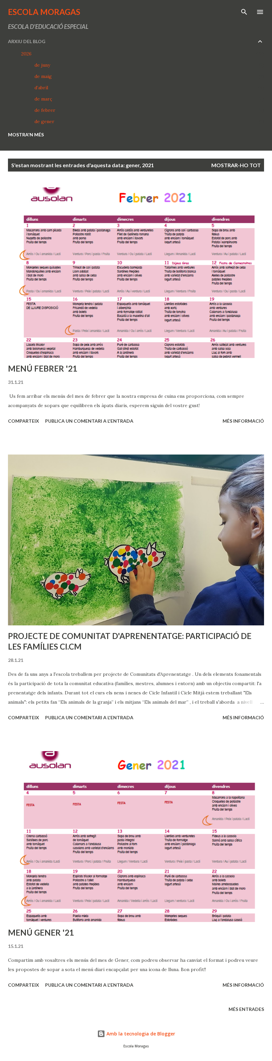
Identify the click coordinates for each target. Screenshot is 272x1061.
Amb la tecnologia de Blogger (140, 1033)
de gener (44, 121)
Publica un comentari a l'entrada (89, 421)
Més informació (243, 421)
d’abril (41, 88)
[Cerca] (244, 12)
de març (43, 99)
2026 (26, 54)
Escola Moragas (44, 12)
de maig (43, 76)
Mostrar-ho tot (236, 165)
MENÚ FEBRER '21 (42, 368)
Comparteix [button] (23, 421)
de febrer (44, 110)
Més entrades (246, 1009)
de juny (42, 65)
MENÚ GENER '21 (41, 932)
